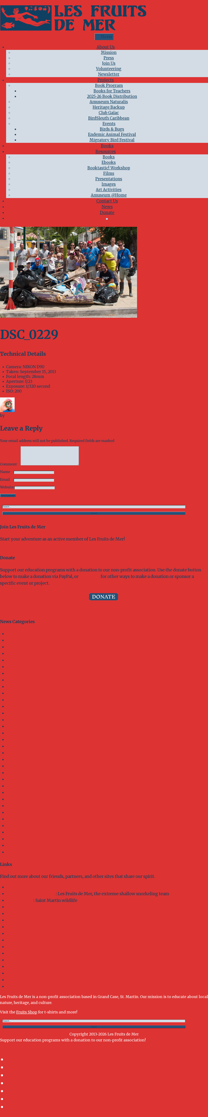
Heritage (14, 719)
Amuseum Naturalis (109, 101)
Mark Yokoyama (21, 415)
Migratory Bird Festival (111, 139)
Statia (12, 812)
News (107, 206)
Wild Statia (17, 845)
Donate (107, 212)
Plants (12, 792)
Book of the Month (25, 673)
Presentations (108, 178)
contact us (89, 576)
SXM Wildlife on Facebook (33, 913)
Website (7, 487)
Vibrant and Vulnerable (29, 832)
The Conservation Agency (32, 966)
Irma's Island (19, 746)
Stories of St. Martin (26, 819)
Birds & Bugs (112, 129)
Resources (105, 151)
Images (109, 184)
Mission (108, 52)
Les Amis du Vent (23, 973)
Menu (106, 36)
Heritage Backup (109, 107)
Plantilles (15, 786)
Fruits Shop (26, 1012)
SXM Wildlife (19, 900)
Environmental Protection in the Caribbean (49, 933)
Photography (19, 779)
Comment (10, 464)
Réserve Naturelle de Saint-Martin (40, 940)
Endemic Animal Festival (112, 134)
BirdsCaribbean (21, 953)
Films (108, 173)
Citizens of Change (25, 693)
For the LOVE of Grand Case (33, 926)
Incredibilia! (18, 739)
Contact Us (107, 201)
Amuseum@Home (24, 640)
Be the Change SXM (26, 960)
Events (108, 123)
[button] (93, 513)
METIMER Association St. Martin (39, 986)
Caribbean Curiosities (27, 686)
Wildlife (14, 852)
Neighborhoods (21, 766)
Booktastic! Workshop (108, 167)
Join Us (108, 63)
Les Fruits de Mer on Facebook (36, 887)
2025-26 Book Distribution (112, 96)
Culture (13, 706)
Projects (105, 80)
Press (109, 58)
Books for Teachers (111, 91)
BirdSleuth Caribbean (108, 118)
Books (107, 145)
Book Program (109, 85)
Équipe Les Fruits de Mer (31, 893)
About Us (106, 47)
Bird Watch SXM (22, 660)
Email (6, 479)
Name (6, 472)
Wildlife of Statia (23, 907)
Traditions (16, 825)
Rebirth (13, 799)
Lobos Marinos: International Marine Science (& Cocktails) (64, 920)
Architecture (18, 653)
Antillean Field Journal (28, 647)
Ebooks (109, 162)
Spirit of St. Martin (25, 805)
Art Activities (109, 189)
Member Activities (25, 752)
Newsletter (108, 74)
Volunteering (108, 68)
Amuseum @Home (109, 195)
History (13, 733)
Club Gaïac (109, 112)
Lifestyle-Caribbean (26, 979)
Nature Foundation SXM (30, 946)
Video (12, 839)
